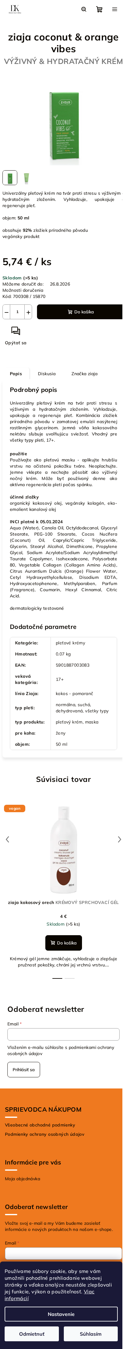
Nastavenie (61, 1314)
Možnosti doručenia (22, 290)
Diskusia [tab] (46, 373)
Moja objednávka (22, 1178)
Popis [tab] (16, 373)
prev (7, 839)
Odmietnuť (31, 1334)
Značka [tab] (84, 373)
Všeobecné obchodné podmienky (40, 1125)
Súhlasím (90, 1334)
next (120, 839)
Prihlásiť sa (24, 1069)
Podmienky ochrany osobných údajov (44, 1134)
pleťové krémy (70, 643)
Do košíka (84, 312)
